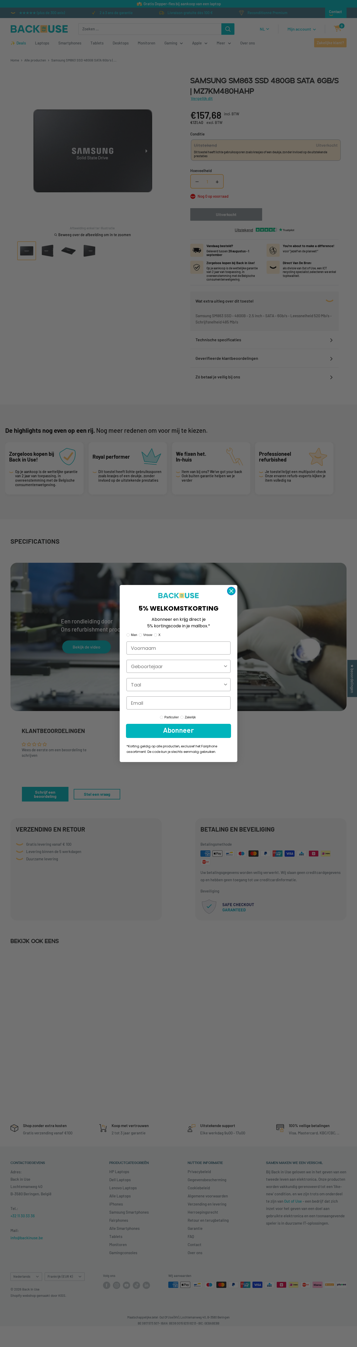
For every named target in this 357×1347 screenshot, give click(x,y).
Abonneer (178, 731)
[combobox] (177, 666)
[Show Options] (225, 666)
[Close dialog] (231, 591)
